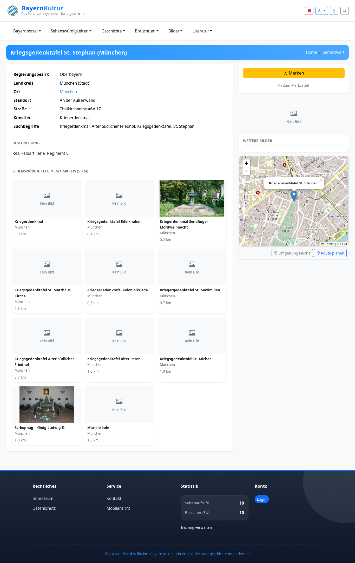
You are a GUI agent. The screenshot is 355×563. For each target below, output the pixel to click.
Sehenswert (334, 52)
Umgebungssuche (294, 253)
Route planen (332, 253)
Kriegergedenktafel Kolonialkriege (117, 290)
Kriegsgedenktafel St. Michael (186, 359)
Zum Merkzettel (295, 85)
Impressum (42, 498)
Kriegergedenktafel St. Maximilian (190, 290)
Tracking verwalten (196, 527)
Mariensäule (98, 427)
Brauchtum (145, 31)
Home (311, 52)
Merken (296, 73)
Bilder (173, 31)
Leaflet (329, 244)
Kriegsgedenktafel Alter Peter (113, 359)
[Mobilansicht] (334, 11)
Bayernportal (25, 31)
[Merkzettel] (309, 11)
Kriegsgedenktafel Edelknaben (114, 221)
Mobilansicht (118, 508)
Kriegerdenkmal (29, 221)
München (68, 92)
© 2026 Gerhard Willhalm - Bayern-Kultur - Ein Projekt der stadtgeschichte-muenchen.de (178, 554)
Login (262, 499)
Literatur (201, 31)
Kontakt (114, 498)
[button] (294, 196)
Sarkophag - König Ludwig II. (40, 427)
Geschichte (112, 31)
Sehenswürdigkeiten (69, 31)
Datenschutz (44, 508)
